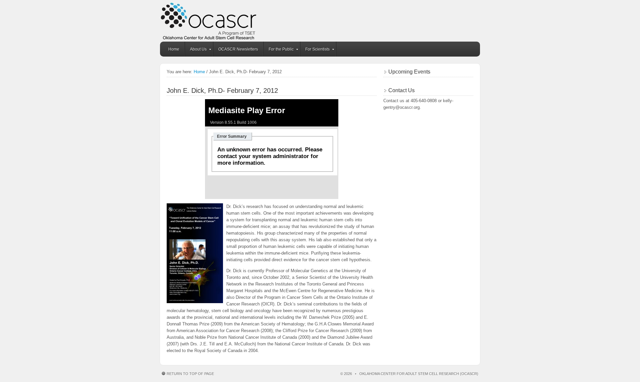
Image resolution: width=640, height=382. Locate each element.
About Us (196, 50)
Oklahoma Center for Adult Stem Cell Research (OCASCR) (320, 21)
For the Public (279, 50)
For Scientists (315, 50)
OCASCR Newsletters (238, 49)
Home (173, 49)
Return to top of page (190, 374)
